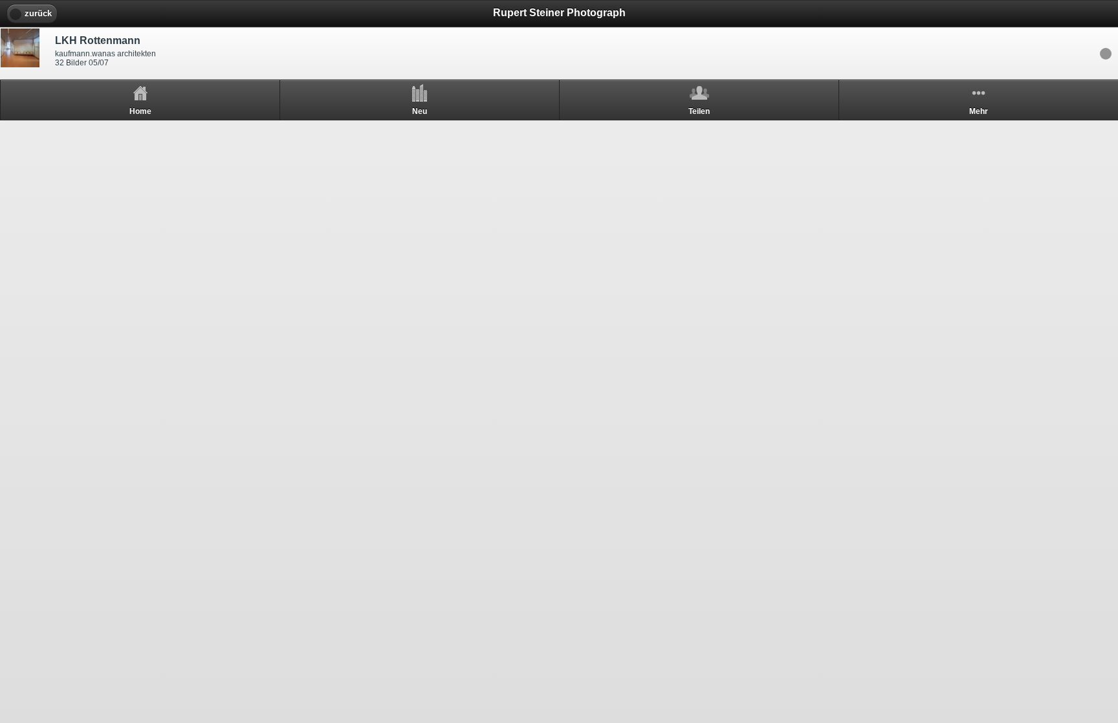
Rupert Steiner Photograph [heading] (559, 12)
